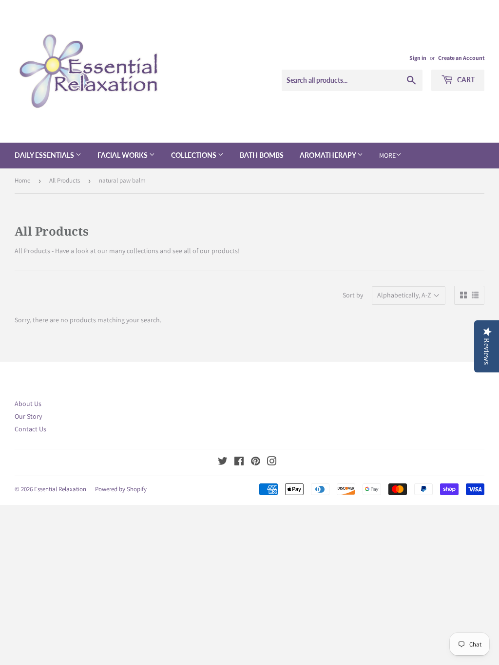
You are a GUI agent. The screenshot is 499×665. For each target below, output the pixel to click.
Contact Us (30, 429)
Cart (465, 79)
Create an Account (461, 57)
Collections (194, 155)
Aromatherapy (328, 155)
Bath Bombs (262, 155)
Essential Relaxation (60, 489)
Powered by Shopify (121, 489)
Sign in (417, 57)
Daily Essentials (45, 155)
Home (22, 180)
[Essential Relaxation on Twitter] (223, 462)
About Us (28, 403)
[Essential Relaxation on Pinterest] (255, 462)
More (387, 155)
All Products (64, 180)
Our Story (28, 416)
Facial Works (123, 155)
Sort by (353, 295)
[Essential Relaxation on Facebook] (239, 462)
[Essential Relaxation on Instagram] (272, 462)
